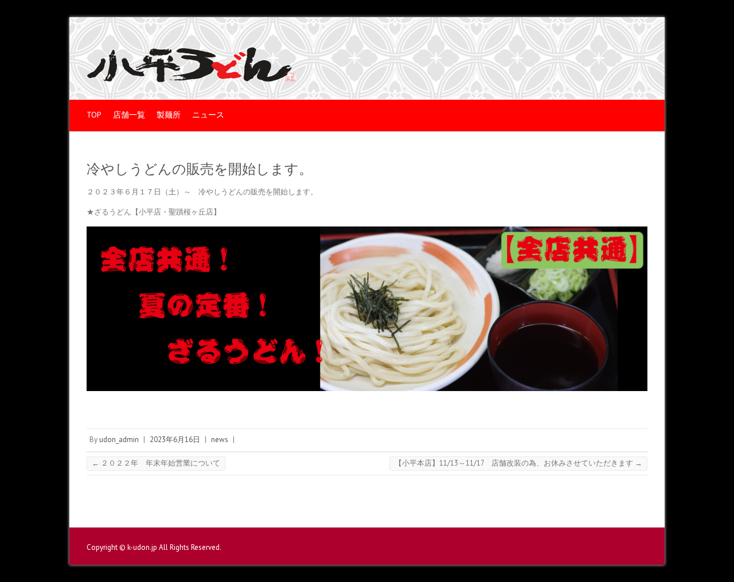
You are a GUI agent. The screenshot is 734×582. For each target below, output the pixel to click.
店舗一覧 (129, 115)
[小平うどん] (191, 67)
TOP (94, 115)
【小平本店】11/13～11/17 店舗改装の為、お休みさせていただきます (518, 463)
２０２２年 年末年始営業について (156, 463)
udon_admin (119, 439)
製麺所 (169, 115)
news (219, 439)
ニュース (208, 115)
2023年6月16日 (175, 439)
